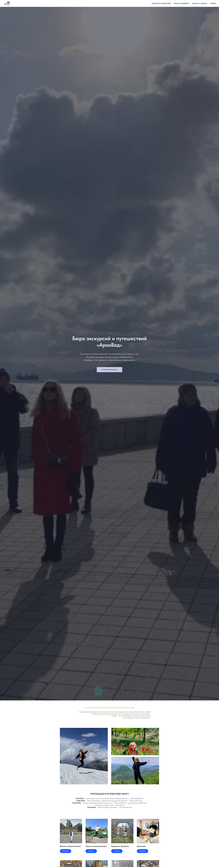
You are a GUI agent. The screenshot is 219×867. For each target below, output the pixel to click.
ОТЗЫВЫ (213, 3)
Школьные (141, 846)
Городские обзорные (120, 846)
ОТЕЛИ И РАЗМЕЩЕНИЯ (181, 3)
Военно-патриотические (70, 846)
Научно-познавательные (96, 846)
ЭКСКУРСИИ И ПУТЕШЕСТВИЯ (161, 3)
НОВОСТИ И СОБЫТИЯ (199, 3)
